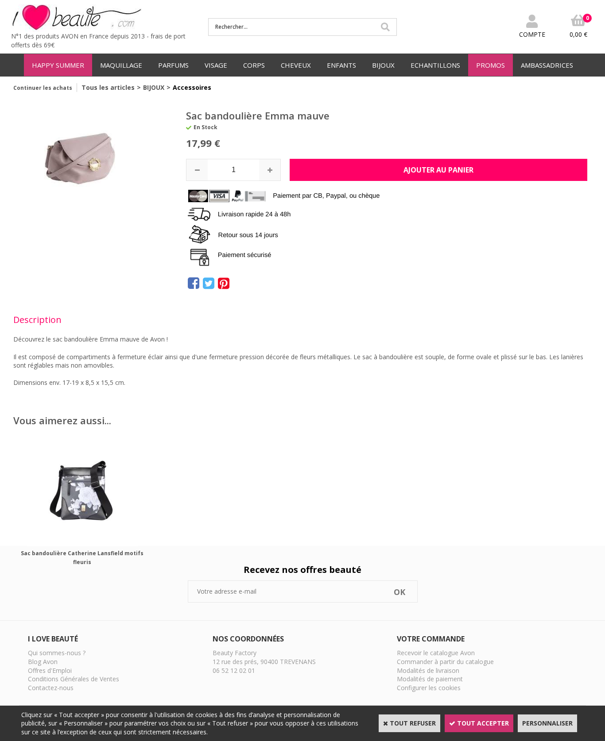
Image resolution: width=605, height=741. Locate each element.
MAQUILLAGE (121, 65)
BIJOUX (383, 65)
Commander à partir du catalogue (445, 661)
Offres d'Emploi (50, 670)
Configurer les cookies (429, 687)
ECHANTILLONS (435, 65)
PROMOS (490, 65)
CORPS (254, 65)
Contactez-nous (51, 687)
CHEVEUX (296, 65)
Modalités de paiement (430, 679)
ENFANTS (341, 65)
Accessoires (192, 87)
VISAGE (216, 65)
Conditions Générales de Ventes (73, 679)
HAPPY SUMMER (58, 65)
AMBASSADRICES (547, 65)
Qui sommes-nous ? (56, 653)
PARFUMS (173, 65)
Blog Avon (43, 661)
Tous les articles (108, 87)
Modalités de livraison (428, 670)
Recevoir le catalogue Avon (436, 653)
